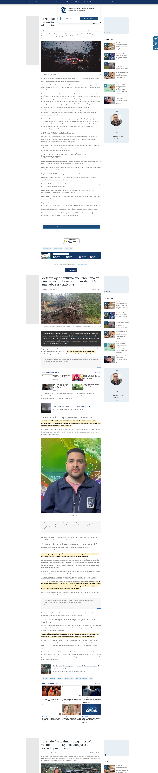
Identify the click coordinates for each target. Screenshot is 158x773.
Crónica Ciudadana (90, 2)
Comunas (39, 2)
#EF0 (91, 678)
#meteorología (69, 678)
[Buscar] (125, 1)
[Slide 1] (114, 141)
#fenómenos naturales (81, 678)
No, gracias (69, 18)
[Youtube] (95, 257)
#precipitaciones (47, 248)
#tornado (60, 678)
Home (30, 2)
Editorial (69, 2)
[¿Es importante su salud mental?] (116, 120)
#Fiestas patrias (58, 248)
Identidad (78, 2)
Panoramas (104, 2)
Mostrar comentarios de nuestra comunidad (72, 227)
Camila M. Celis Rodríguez (52, 30)
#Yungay (52, 678)
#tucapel (45, 678)
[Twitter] (71, 257)
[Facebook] (59, 257)
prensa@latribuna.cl (83, 265)
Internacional (50, 2)
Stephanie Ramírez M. (51, 289)
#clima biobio (68, 248)
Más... (114, 2)
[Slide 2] (116, 141)
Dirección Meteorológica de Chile (83, 336)
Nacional (59, 2)
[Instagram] (83, 257)
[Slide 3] (117, 141)
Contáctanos (71, 270)
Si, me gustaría (88, 18)
